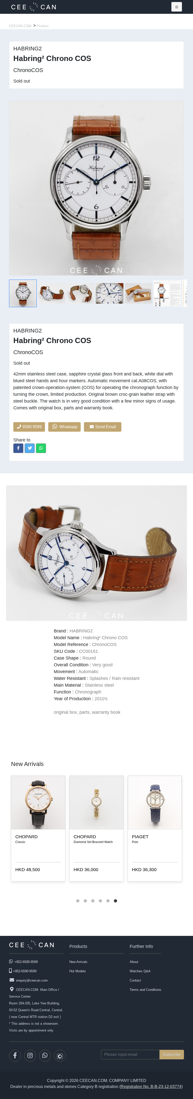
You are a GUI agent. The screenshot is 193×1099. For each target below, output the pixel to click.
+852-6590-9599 (26, 962)
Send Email (106, 427)
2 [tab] (85, 895)
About (134, 962)
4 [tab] (100, 895)
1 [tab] (77, 895)
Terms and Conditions (145, 990)
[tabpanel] (155, 829)
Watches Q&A (140, 971)
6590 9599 (32, 427)
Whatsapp (67, 427)
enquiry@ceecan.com (32, 980)
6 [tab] (115, 895)
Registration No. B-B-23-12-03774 (151, 1086)
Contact (135, 980)
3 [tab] (92, 895)
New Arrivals (78, 962)
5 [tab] (107, 895)
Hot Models (77, 971)
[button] (18, 448)
